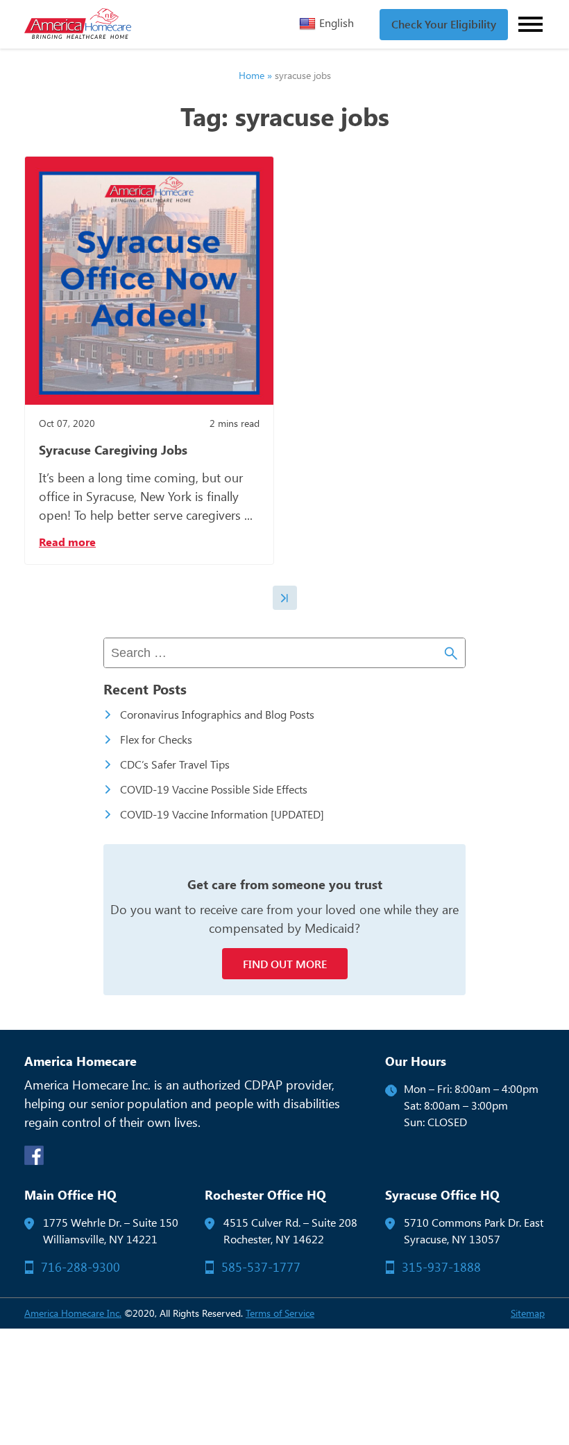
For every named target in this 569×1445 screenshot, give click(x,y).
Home (251, 75)
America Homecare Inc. (72, 1313)
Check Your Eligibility (443, 24)
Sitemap (528, 1313)
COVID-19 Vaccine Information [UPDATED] (222, 814)
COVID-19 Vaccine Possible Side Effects (213, 789)
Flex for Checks (156, 739)
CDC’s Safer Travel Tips (175, 764)
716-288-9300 (80, 1267)
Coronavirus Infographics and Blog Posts (217, 714)
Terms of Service (280, 1313)
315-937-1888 (441, 1267)
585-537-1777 (260, 1267)
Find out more (285, 963)
